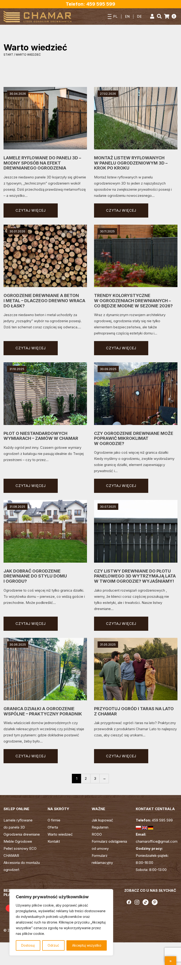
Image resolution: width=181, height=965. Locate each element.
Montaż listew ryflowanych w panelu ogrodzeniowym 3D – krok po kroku (131, 162)
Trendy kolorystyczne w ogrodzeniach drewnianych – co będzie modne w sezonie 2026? (133, 300)
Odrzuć (53, 945)
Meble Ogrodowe (18, 841)
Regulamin (100, 827)
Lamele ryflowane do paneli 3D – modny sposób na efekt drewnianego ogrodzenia (42, 162)
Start (8, 54)
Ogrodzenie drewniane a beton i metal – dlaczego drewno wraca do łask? (44, 300)
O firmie (54, 820)
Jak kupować (102, 820)
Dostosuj (28, 945)
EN (127, 16)
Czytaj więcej (31, 210)
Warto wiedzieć (60, 834)
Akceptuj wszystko (86, 945)
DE (139, 16)
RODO (97, 834)
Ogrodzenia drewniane (22, 834)
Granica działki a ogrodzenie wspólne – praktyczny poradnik (43, 711)
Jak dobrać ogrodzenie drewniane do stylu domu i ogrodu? (35, 576)
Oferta (53, 827)
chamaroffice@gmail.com (156, 841)
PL (115, 16)
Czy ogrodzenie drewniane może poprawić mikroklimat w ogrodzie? (133, 438)
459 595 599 (162, 820)
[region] (61, 922)
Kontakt (54, 841)
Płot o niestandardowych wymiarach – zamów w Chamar (41, 436)
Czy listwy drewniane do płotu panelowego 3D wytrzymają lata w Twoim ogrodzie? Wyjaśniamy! (135, 576)
